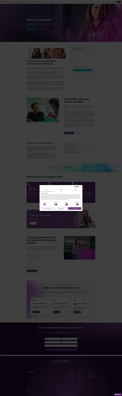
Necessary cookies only (47, 208)
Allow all (74, 208)
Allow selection (61, 208)
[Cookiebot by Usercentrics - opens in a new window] (75, 187)
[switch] (55, 204)
